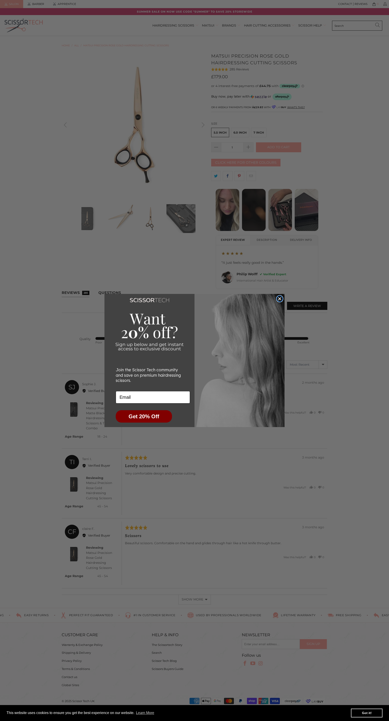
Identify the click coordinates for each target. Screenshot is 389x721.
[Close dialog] (280, 299)
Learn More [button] (145, 713)
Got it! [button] (367, 713)
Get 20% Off (144, 416)
